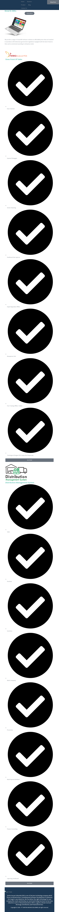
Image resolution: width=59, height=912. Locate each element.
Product (23, 5)
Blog (29, 5)
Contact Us (24, 8)
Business (29, 2)
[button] (53, 2)
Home (22, 2)
